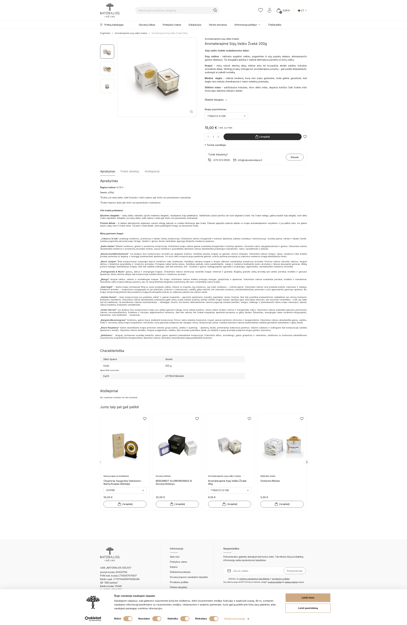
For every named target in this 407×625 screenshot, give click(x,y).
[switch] (156, 618)
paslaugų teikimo (291, 582)
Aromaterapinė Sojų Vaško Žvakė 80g (227, 482)
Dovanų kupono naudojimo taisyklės (189, 577)
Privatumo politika (179, 582)
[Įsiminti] (305, 137)
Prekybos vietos (172, 24)
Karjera (173, 567)
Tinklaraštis (274, 24)
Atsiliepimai (152, 171)
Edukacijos (195, 24)
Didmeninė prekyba (180, 572)
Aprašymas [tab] (107, 171)
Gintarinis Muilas (270, 480)
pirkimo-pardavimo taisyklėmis (254, 578)
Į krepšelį (264, 136)
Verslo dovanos (218, 24)
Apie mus (174, 556)
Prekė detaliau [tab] (129, 171)
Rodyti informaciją (234, 618)
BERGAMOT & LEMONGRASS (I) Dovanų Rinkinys (174, 482)
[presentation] (100, 462)
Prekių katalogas (114, 24)
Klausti (295, 157)
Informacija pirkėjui (246, 24)
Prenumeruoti (294, 570)
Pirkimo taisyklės (178, 587)
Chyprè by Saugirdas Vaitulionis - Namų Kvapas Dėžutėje (122, 482)
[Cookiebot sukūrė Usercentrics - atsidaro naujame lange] (93, 618)
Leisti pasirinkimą (308, 608)
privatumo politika (281, 578)
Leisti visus (308, 597)
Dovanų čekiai (147, 24)
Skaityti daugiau (214, 99)
